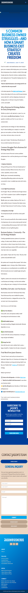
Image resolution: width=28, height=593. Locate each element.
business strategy (15, 397)
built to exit (7, 397)
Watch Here (23, 377)
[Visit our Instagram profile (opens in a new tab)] (14, 544)
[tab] (14, 461)
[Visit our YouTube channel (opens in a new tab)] (11, 544)
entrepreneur (4, 399)
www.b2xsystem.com (20, 391)
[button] (26, 2)
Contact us (14, 365)
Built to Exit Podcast (17, 91)
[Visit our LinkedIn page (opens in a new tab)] (17, 544)
